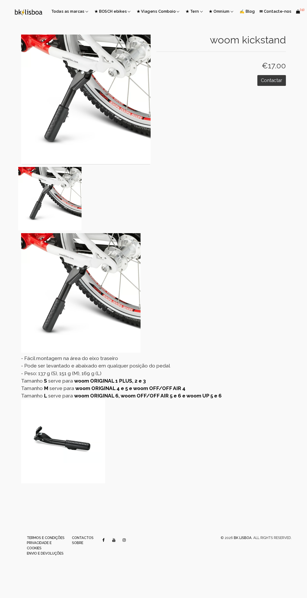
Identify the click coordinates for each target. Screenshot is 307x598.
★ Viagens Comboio (156, 11)
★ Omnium (219, 11)
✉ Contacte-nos (275, 11)
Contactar (271, 80)
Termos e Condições (46, 538)
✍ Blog (247, 11)
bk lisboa (243, 538)
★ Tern (192, 11)
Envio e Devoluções (45, 553)
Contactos (83, 538)
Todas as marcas (67, 11)
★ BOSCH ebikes (110, 11)
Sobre (77, 543)
